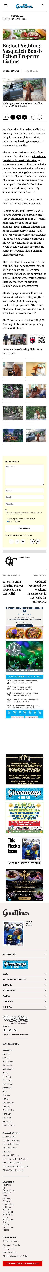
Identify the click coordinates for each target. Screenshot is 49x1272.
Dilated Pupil (8, 1102)
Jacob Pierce (12, 71)
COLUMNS (7, 985)
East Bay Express (6, 1056)
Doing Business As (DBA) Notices (8, 1221)
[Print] (39, 117)
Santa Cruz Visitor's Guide (9, 1123)
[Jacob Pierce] (11, 561)
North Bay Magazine (7, 1116)
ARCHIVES (29, 923)
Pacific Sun (7, 1084)
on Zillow (31, 293)
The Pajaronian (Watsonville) (15, 1166)
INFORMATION (9, 955)
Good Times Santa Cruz (8, 1063)
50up (5, 1091)
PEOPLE (6, 996)
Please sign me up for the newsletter (21, 519)
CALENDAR (8, 1001)
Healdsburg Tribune (11, 1140)
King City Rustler (10, 1148)
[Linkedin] (24, 117)
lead (25, 536)
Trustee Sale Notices (8, 1228)
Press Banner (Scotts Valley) (15, 1159)
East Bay (6, 1106)
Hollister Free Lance (11, 1144)
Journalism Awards (11, 1245)
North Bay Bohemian (7, 1078)
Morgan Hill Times (11, 1155)
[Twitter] (18, 117)
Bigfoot (20, 536)
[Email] (32, 117)
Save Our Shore (19, 18)
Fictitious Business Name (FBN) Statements (8, 1211)
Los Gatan (7, 1151)
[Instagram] (10, 1030)
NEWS (5, 974)
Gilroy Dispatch (9, 1136)
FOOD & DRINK (9, 990)
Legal (5, 1195)
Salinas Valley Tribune (12, 1163)
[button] (43, 5)
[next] (8, 18)
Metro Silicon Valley (8, 1071)
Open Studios (8, 1110)
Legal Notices (8, 1204)
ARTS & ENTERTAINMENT (14, 979)
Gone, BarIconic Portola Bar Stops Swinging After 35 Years (28, 20)
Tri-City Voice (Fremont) (13, 1170)
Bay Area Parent (6, 1097)
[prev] (4, 18)
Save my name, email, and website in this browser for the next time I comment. (24, 513)
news (30, 536)
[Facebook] (12, 117)
